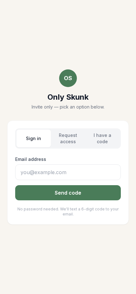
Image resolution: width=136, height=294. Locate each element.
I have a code (102, 138)
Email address (30, 159)
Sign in (33, 138)
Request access (68, 138)
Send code (68, 193)
